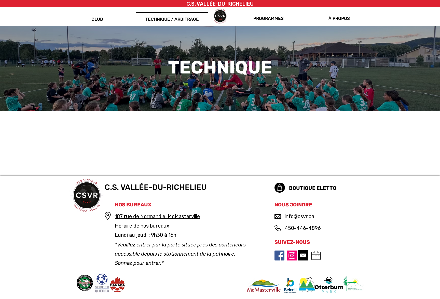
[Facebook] (279, 255)
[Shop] (279, 188)
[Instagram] (292, 255)
